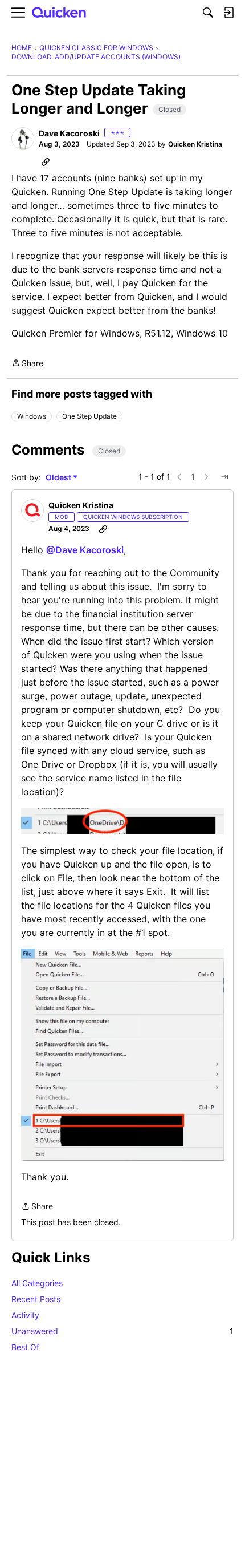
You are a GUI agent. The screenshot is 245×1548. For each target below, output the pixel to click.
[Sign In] (228, 12)
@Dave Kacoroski (85, 550)
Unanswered (122, 1331)
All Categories (37, 1283)
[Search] (208, 12)
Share (27, 364)
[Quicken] (59, 12)
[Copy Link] (45, 161)
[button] (22, 138)
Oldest (59, 477)
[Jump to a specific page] (224, 477)
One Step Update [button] (89, 416)
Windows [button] (31, 416)
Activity (25, 1315)
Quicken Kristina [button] (195, 144)
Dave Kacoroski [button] (69, 133)
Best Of (25, 1347)
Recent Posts (35, 1299)
